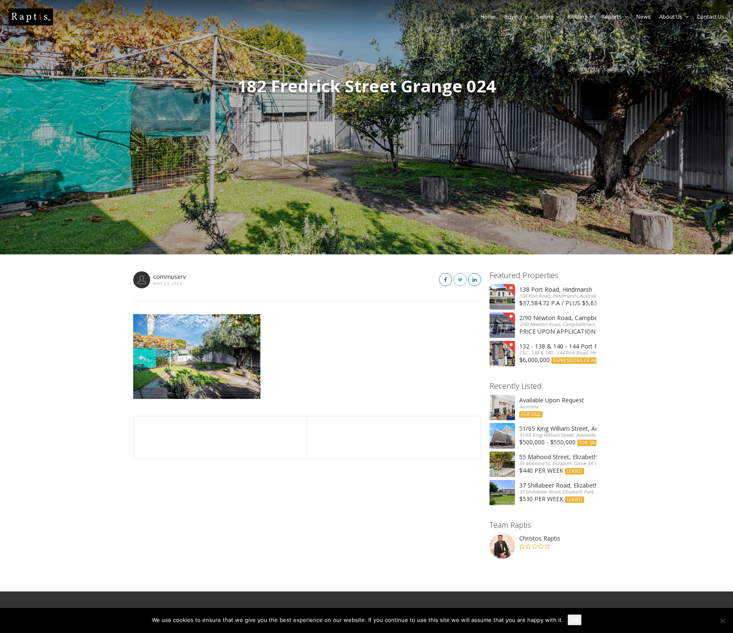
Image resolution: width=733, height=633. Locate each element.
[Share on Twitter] (460, 279)
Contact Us (711, 16)
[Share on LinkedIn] (474, 279)
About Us (671, 16)
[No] (722, 620)
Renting (577, 16)
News (643, 16)
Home (488, 16)
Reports (612, 16)
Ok (574, 619)
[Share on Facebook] (445, 279)
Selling (544, 16)
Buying (513, 16)
